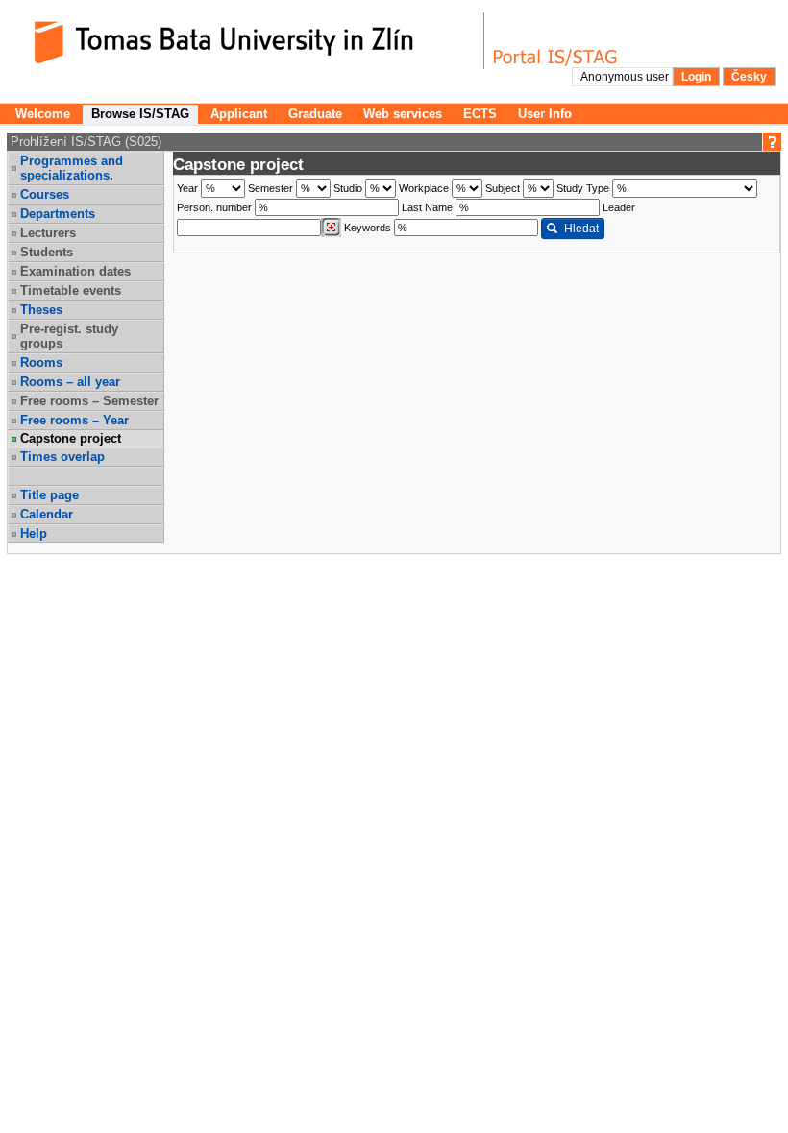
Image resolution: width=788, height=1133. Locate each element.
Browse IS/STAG (140, 114)
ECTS (480, 114)
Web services (402, 114)
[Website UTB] (247, 40)
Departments (57, 213)
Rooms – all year (70, 381)
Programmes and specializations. (71, 168)
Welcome (42, 114)
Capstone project (70, 438)
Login (696, 77)
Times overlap (62, 456)
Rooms (41, 362)
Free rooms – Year (74, 420)
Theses (41, 309)
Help (33, 533)
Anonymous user (626, 77)
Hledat (581, 228)
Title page (49, 495)
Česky (749, 77)
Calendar (46, 514)
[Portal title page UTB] (555, 40)
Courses (44, 194)
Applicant (238, 114)
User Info (545, 114)
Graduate (315, 114)
